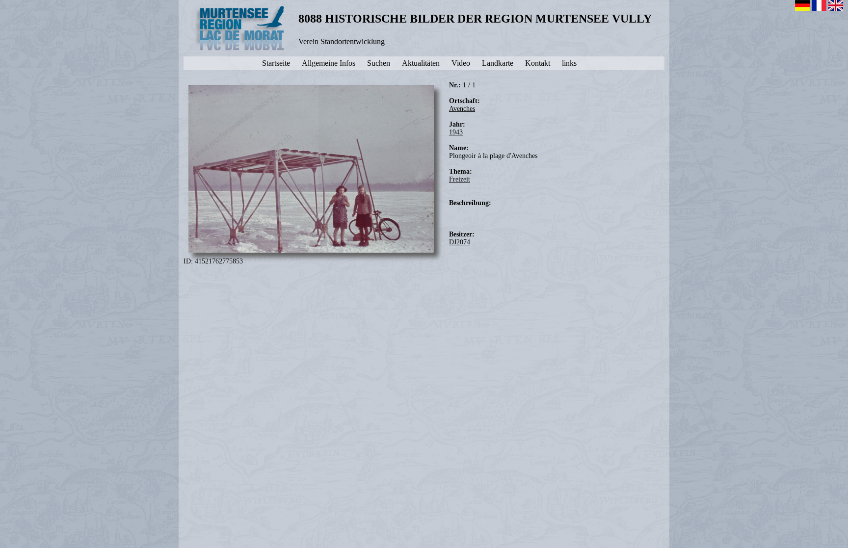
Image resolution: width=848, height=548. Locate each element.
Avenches (462, 108)
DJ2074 (459, 242)
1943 (456, 132)
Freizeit (459, 179)
